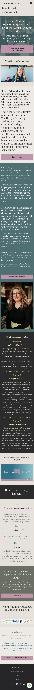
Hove (29, 635)
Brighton (5, 635)
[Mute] (24, 81)
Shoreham (22, 635)
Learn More (17, 596)
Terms (17, 675)
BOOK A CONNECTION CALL (17, 658)
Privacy (17, 679)
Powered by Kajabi (17, 671)
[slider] (15, 81)
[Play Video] (3, 480)
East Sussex (14, 635)
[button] (29, 685)
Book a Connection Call (17, 277)
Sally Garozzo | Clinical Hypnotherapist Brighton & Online (12, 8)
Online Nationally (17, 638)
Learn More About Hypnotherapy (17, 49)
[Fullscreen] (31, 81)
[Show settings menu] (27, 81)
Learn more (17, 157)
